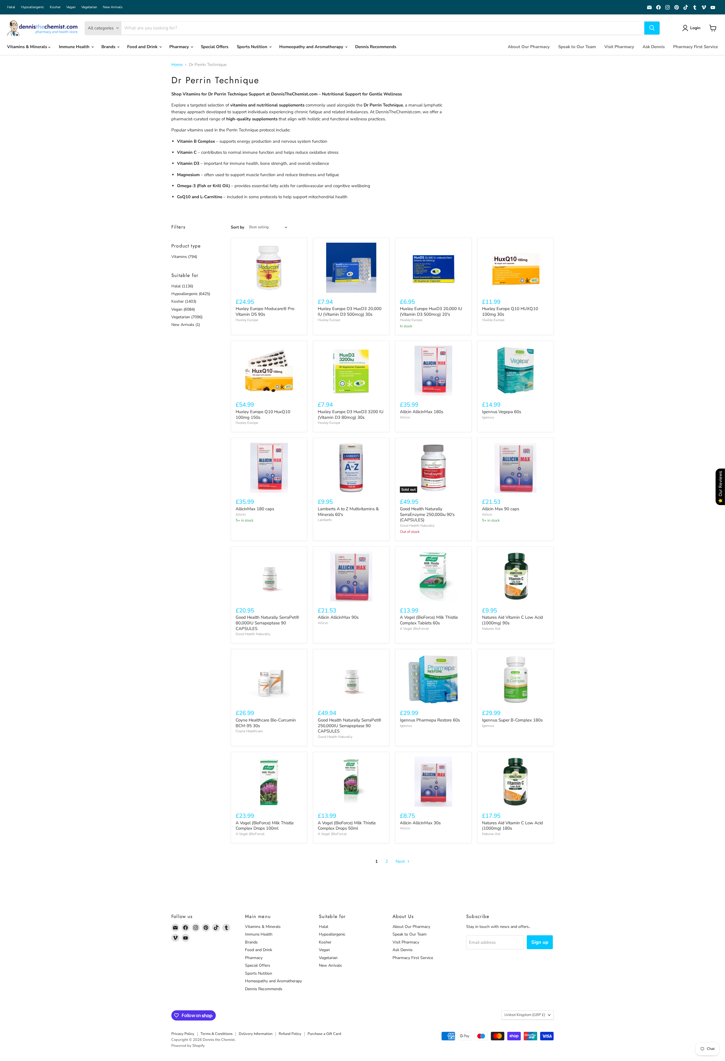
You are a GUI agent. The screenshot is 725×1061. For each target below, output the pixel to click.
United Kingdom (524, 1014)
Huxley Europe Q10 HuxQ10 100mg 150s (263, 414)
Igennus (488, 417)
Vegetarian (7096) (186, 317)
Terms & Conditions (217, 1033)
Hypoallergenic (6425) (190, 293)
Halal (11, 7)
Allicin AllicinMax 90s (338, 617)
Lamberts (325, 520)
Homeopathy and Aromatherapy (311, 47)
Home (177, 64)
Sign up (539, 942)
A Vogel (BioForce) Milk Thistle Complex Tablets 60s (429, 620)
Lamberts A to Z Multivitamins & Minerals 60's (348, 511)
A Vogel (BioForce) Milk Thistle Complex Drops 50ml (347, 825)
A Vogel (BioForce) (414, 628)
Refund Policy (290, 1033)
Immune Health (75, 47)
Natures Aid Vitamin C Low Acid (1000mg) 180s (512, 825)
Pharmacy (179, 47)
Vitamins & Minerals (27, 47)
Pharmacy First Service (695, 47)
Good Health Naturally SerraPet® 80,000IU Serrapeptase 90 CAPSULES (267, 622)
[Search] (652, 28)
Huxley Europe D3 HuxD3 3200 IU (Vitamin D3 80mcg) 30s (350, 414)
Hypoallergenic (32, 7)
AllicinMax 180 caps (255, 509)
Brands (108, 47)
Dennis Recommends (375, 47)
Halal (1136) (182, 286)
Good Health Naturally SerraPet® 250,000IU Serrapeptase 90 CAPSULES (349, 725)
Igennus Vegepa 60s (501, 412)
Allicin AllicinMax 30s (420, 823)
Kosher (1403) (183, 301)
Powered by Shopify (188, 1045)
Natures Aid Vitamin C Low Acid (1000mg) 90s (512, 620)
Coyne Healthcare (249, 731)
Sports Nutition (252, 47)
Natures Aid (491, 628)
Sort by (237, 227)
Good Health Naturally (417, 525)
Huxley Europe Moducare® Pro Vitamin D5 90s (265, 311)
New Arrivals (113, 7)
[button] (692, 28)
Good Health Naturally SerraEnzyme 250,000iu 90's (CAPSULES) (427, 514)
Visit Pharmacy (619, 47)
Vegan (71, 7)
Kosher (55, 7)
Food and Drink (143, 47)
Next (401, 861)
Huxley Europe (247, 320)
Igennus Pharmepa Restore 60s (430, 720)
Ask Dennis (654, 47)
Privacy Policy (182, 1033)
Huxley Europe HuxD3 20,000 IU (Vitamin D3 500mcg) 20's (431, 311)
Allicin (405, 417)
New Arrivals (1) (185, 324)
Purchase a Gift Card (324, 1033)
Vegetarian (89, 7)
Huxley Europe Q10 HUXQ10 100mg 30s (510, 311)
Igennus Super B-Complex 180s (512, 720)
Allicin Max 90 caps (500, 509)
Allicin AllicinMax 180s (421, 412)
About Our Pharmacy (529, 47)
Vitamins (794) (184, 256)
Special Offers (214, 47)
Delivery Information (255, 1033)
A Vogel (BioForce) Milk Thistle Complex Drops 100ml (265, 825)
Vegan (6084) (183, 309)
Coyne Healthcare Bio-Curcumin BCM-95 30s (266, 723)
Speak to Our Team (577, 47)
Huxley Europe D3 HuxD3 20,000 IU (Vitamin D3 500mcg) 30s (349, 311)
